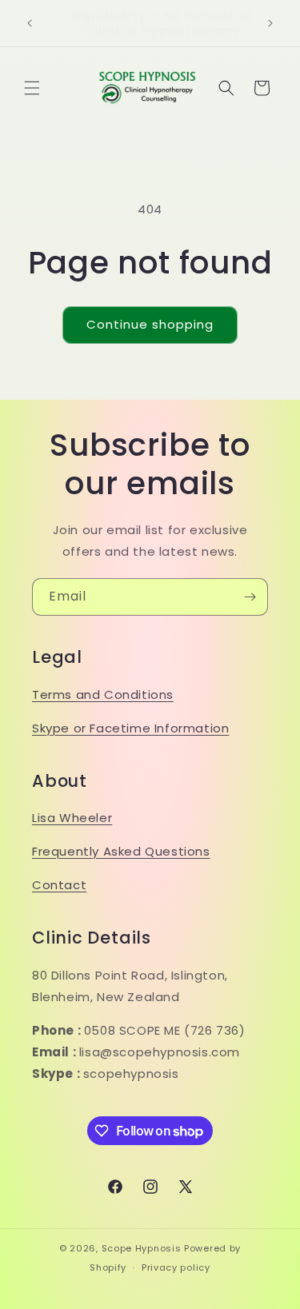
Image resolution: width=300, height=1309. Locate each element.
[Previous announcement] (29, 23)
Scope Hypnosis (142, 1248)
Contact (59, 884)
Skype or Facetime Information (130, 728)
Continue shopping (150, 324)
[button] (32, 88)
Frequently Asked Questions (121, 851)
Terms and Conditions (103, 694)
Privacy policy (176, 1267)
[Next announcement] (270, 23)
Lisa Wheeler (72, 817)
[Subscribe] (249, 597)
